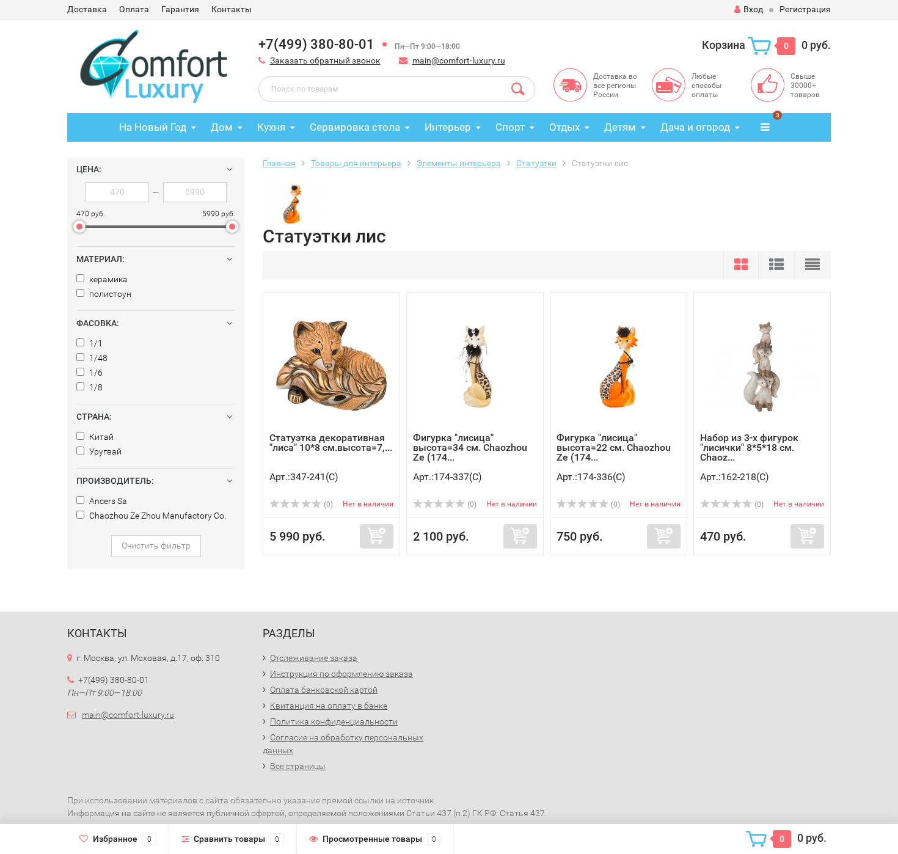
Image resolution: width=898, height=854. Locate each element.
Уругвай (104, 451)
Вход (753, 9)
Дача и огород (695, 127)
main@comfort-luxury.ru (458, 60)
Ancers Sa (107, 501)
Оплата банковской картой (324, 690)
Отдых (564, 127)
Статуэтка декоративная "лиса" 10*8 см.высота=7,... (330, 442)
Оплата (134, 9)
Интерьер (448, 127)
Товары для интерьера (356, 163)
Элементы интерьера (459, 163)
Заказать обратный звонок (325, 60)
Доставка (87, 9)
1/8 (95, 387)
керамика (107, 279)
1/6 (95, 373)
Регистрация (805, 9)
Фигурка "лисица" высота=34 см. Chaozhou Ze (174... (470, 447)
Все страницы (298, 766)
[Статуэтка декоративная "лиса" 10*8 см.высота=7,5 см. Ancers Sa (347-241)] (331, 365)
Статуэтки (536, 163)
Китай (100, 437)
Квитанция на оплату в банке (328, 705)
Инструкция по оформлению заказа (341, 674)
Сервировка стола (355, 127)
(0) (327, 504)
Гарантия (180, 9)
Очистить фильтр (156, 545)
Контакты (231, 9)
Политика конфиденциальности (334, 721)
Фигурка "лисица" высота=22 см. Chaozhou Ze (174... (614, 447)
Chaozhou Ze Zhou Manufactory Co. (156, 515)
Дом (222, 127)
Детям (620, 127)
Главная (279, 163)
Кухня (271, 127)
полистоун (109, 294)
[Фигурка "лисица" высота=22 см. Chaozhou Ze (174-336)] (619, 365)
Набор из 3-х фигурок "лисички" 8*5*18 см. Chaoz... (749, 447)
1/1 (95, 343)
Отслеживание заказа (313, 658)
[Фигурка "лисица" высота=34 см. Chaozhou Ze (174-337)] (475, 365)
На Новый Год (152, 127)
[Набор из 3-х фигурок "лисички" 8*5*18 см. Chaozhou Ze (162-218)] (762, 365)
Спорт (510, 127)
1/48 (97, 358)
